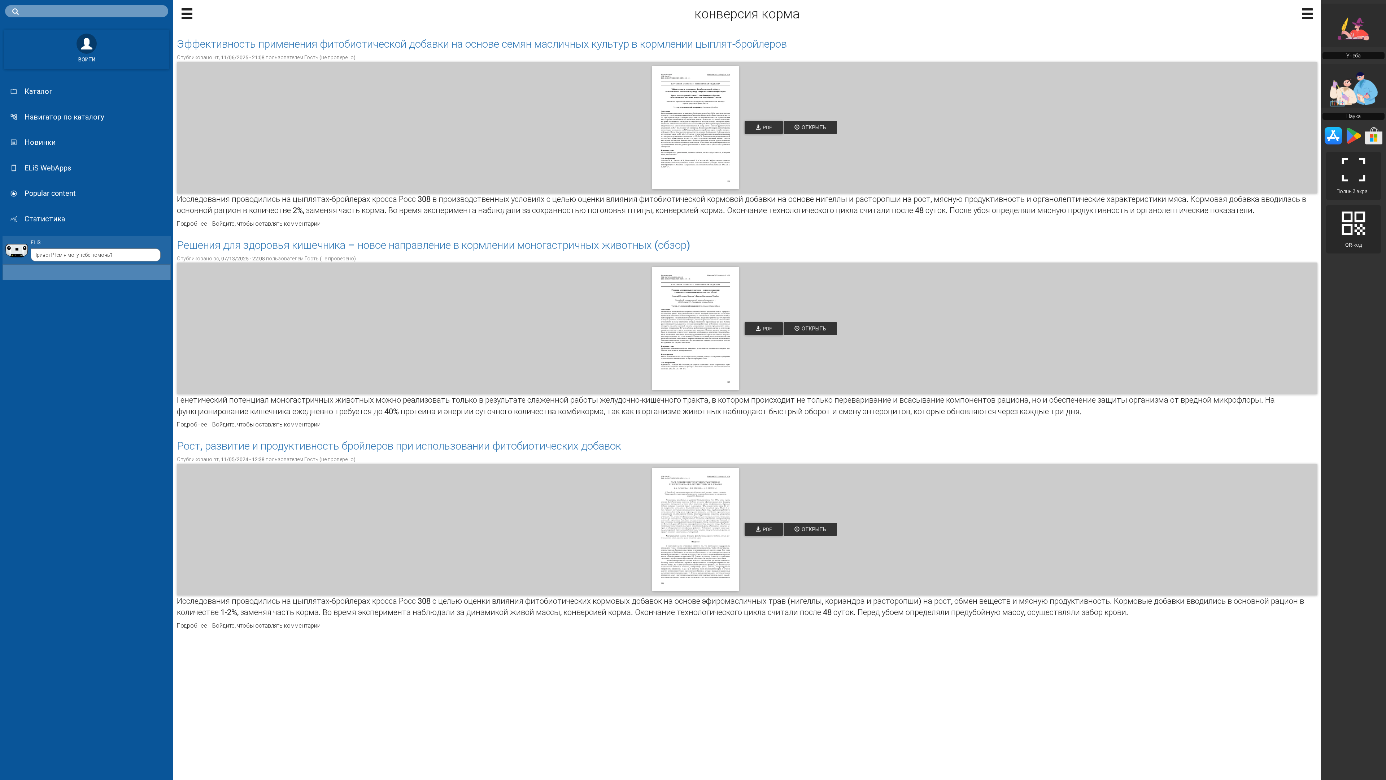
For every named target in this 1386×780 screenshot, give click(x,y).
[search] (86, 11)
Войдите (223, 223)
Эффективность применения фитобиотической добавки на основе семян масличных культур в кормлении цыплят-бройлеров (482, 44)
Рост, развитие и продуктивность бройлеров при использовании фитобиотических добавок (399, 445)
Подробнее (192, 223)
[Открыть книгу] (695, 127)
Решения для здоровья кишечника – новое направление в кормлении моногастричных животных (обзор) (433, 245)
